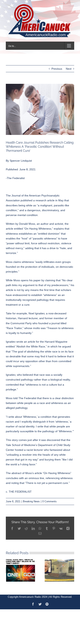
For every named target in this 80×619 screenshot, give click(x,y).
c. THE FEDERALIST (19, 489)
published (26, 198)
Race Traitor (14, 325)
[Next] (71, 568)
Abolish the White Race (31, 344)
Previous (56, 66)
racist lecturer (34, 447)
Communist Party (21, 320)
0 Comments (49, 499)
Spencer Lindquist (21, 158)
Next (68, 66)
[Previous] (9, 568)
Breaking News (31, 499)
